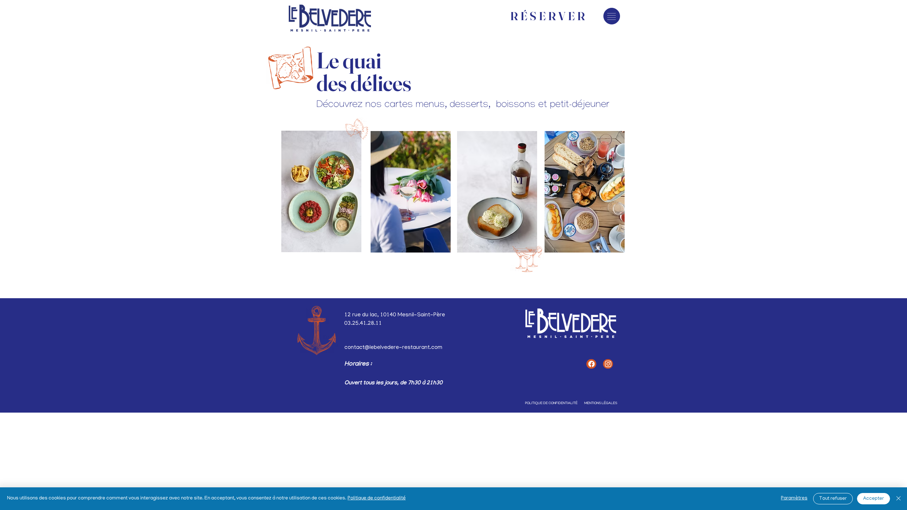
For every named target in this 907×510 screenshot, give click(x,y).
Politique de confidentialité (377, 498)
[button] (611, 16)
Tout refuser (833, 499)
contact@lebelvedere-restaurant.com (393, 348)
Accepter (873, 499)
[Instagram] (608, 364)
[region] (322, 191)
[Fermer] (898, 498)
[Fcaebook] (591, 364)
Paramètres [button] (794, 498)
